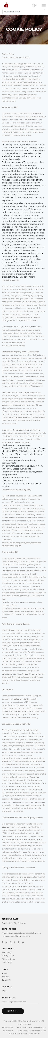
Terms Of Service (23, 1027)
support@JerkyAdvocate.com (18, 886)
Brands (5, 973)
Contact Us (6, 980)
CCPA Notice (8, 1031)
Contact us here (22, 936)
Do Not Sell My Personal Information (31, 1031)
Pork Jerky (7, 962)
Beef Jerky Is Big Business (13, 923)
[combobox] (23, 11)
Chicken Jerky (8, 959)
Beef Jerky (6, 952)
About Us (5, 977)
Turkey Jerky (8, 956)
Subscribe (13, 1011)
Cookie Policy (38, 1027)
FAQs (4, 991)
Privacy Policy (7, 1027)
